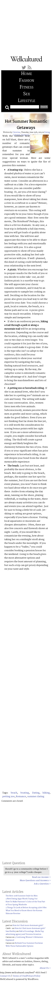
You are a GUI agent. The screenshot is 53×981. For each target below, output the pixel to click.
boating (24, 793)
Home (26, 73)
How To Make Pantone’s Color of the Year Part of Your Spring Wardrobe (25, 903)
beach (14, 793)
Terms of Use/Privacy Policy (26, 976)
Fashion (26, 80)
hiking (46, 793)
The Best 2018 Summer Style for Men (22, 895)
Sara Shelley (11, 931)
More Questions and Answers (34, 880)
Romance (21, 796)
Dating (35, 793)
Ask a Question (41, 884)
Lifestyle (26, 100)
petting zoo (8, 796)
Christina (16, 132)
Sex (26, 94)
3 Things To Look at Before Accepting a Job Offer (26, 907)
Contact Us (5, 976)
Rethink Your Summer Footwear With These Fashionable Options (24, 945)
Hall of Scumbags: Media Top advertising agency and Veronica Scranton (25, 933)
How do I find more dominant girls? (28, 925)
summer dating (35, 796)
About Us (44, 968)
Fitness (26, 87)
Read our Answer (40, 877)
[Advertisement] (26, 26)
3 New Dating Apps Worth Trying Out (21, 898)
